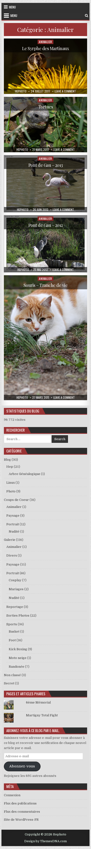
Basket (14, 631)
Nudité (14, 531)
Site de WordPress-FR (21, 819)
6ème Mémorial (38, 702)
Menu (12, 7)
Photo (11, 491)
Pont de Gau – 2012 (45, 225)
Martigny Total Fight (42, 715)
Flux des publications (20, 803)
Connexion (12, 795)
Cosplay (15, 580)
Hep (9, 466)
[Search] (86, 15)
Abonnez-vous (22, 766)
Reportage (14, 607)
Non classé (12, 675)
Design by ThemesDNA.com (45, 841)
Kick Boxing (18, 649)
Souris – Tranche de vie (46, 285)
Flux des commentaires (22, 811)
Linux (10, 482)
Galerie (9, 540)
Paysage (12, 515)
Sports (11, 624)
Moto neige (17, 658)
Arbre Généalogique (24, 474)
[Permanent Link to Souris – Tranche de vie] (45, 337)
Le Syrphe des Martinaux (45, 48)
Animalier (45, 42)
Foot (12, 640)
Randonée (16, 666)
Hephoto (20, 91)
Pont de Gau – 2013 (45, 165)
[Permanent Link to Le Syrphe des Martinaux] (45, 66)
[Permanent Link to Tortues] (45, 124)
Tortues (45, 107)
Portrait (12, 524)
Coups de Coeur (16, 500)
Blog (7, 459)
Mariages (16, 589)
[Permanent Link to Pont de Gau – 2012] (45, 243)
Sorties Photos (17, 615)
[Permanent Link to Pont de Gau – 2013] (45, 183)
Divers (11, 555)
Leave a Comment (65, 91)
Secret (9, 683)
